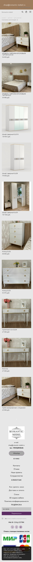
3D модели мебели (16, 498)
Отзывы (16, 469)
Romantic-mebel (7, 12)
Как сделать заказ (16, 487)
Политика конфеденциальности (16, 501)
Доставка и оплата (16, 490)
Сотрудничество (16, 476)
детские (10, 18)
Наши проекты (16, 472)
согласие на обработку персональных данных (16, 518)
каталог (4, 18)
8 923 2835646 (24, 7)
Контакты (16, 466)
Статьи (16, 494)
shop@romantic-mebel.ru (16, 445)
